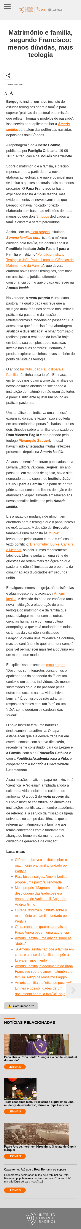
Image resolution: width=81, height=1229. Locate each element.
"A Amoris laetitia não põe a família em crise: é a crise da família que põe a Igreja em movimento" (44, 954)
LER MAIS (15, 1066)
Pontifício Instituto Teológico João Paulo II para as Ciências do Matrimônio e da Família (40, 260)
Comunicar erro (21, 1006)
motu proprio (40, 232)
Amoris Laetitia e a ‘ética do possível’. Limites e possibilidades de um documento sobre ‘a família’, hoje (44, 988)
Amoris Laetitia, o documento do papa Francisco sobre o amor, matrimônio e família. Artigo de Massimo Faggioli (44, 971)
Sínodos (42, 216)
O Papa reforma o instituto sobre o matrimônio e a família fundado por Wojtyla (41, 865)
